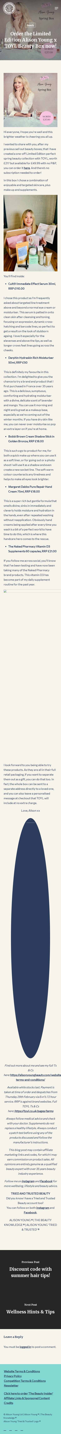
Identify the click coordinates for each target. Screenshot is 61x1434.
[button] (56, 8)
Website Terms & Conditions (22, 1371)
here (27, 168)
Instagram (28, 1181)
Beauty (30, 25)
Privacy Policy (13, 1376)
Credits (8, 1403)
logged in (25, 1346)
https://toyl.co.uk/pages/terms (33, 1111)
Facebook (46, 1181)
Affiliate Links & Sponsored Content (27, 1398)
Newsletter (11, 1385)
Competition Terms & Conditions (25, 1380)
